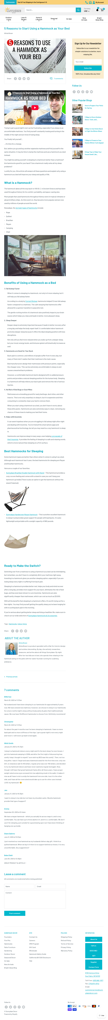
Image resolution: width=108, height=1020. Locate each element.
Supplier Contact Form (94, 964)
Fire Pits (7, 940)
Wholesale (33, 951)
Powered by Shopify (10, 1014)
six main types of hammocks (26, 208)
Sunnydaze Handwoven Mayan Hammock (21, 514)
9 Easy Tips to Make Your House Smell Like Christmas (93, 154)
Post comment (14, 913)
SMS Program (34, 944)
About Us (93, 939)
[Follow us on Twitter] (78, 91)
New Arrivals (9, 964)
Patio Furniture (9, 947)
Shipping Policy (66, 937)
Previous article (11, 677)
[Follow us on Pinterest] (87, 91)
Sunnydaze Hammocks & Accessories (42, 616)
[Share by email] (28, 78)
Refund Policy (66, 940)
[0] (102, 10)
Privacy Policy (66, 947)
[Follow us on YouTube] (91, 91)
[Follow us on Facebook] (74, 91)
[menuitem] (8, 19)
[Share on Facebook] (15, 78)
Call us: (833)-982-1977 (94, 951)
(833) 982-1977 (98, 980)
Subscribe (88, 68)
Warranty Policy (66, 951)
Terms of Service (67, 944)
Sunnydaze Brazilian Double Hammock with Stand (25, 473)
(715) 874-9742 (94, 984)
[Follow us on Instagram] (82, 91)
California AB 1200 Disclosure (40, 957)
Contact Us (33, 937)
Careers (32, 940)
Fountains (8, 937)
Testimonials (10, 2)
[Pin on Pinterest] (19, 78)
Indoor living (22, 624)
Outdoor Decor (9, 954)
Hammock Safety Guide (37, 954)
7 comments (58, 78)
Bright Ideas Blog (10, 968)
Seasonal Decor (10, 957)
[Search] (78, 10)
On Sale (7, 961)
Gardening (8, 951)
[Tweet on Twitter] (24, 78)
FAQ (30, 961)
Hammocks (13, 624)
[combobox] (50, 10)
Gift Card (32, 947)
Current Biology (31, 301)
